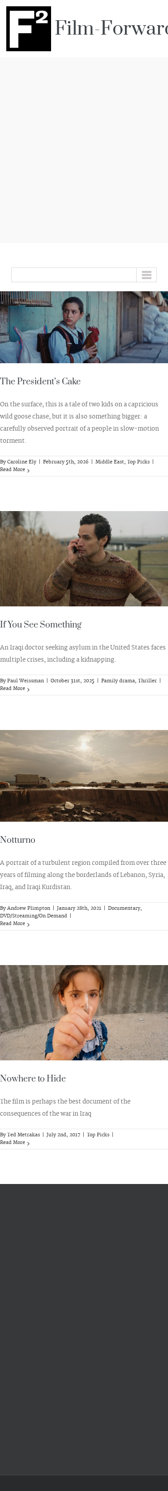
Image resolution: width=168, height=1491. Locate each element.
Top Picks (138, 462)
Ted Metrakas (23, 1135)
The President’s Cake (40, 382)
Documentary (124, 908)
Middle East (109, 462)
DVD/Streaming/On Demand (33, 916)
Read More (12, 470)
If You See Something (41, 625)
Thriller (147, 681)
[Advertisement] (84, 148)
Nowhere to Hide (33, 1079)
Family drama (118, 681)
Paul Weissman (25, 681)
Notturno (17, 840)
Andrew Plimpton (28, 908)
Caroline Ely (21, 462)
